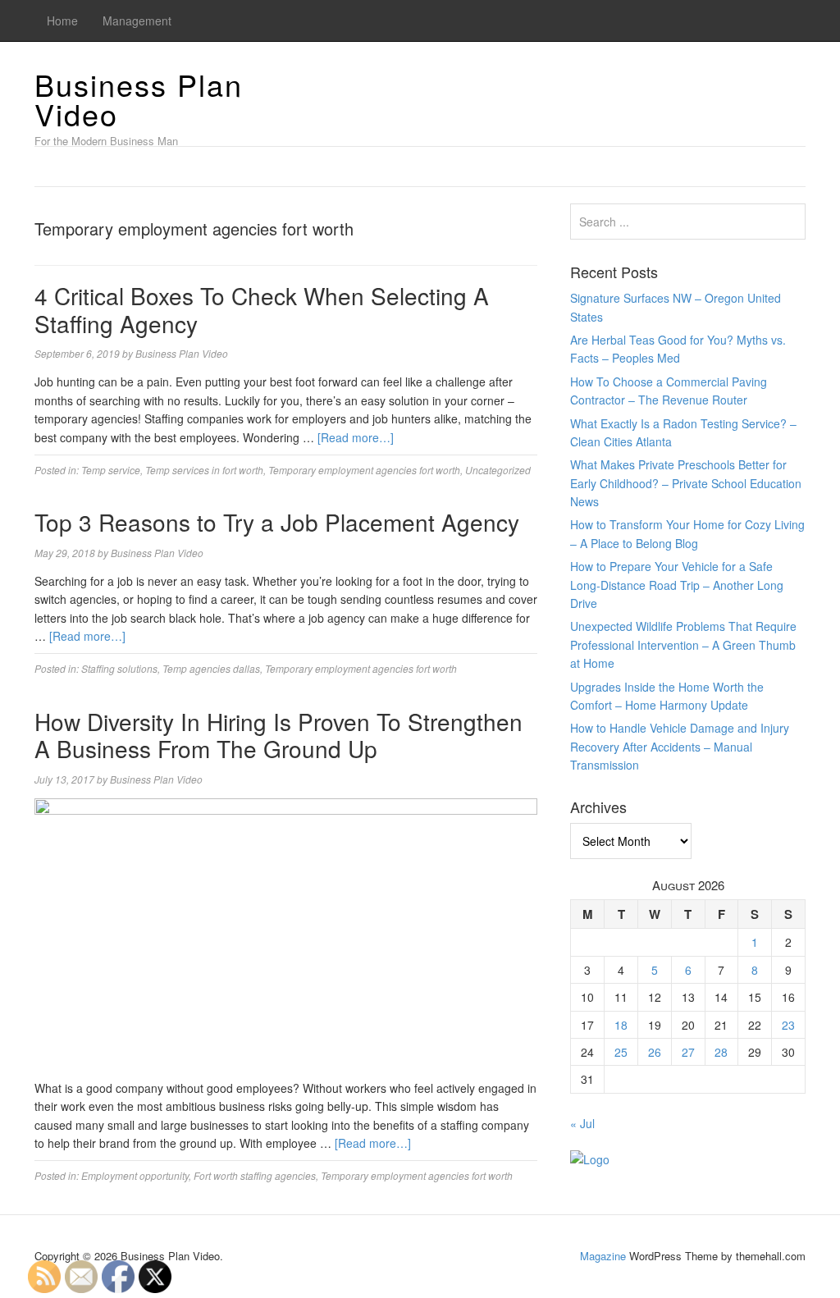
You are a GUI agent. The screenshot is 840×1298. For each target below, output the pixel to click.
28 (721, 1052)
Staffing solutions (119, 668)
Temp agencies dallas (211, 668)
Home (62, 20)
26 (654, 1052)
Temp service (110, 470)
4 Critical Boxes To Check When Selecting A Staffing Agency (261, 309)
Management (137, 20)
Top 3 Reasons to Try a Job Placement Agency (276, 521)
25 (621, 1052)
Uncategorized (498, 470)
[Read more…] (355, 437)
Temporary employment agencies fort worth (364, 470)
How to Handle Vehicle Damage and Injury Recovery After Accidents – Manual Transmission (679, 746)
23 (788, 1025)
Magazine (603, 1256)
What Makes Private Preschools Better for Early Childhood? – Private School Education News (685, 483)
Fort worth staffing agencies (255, 1175)
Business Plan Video (138, 99)
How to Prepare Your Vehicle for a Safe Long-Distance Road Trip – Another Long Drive (676, 584)
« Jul (582, 1123)
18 (621, 1025)
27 (688, 1052)
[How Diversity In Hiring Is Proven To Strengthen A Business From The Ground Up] (285, 937)
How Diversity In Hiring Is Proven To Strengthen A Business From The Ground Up (278, 735)
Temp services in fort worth (204, 470)
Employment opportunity (135, 1175)
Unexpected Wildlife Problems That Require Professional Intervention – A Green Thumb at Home (683, 644)
